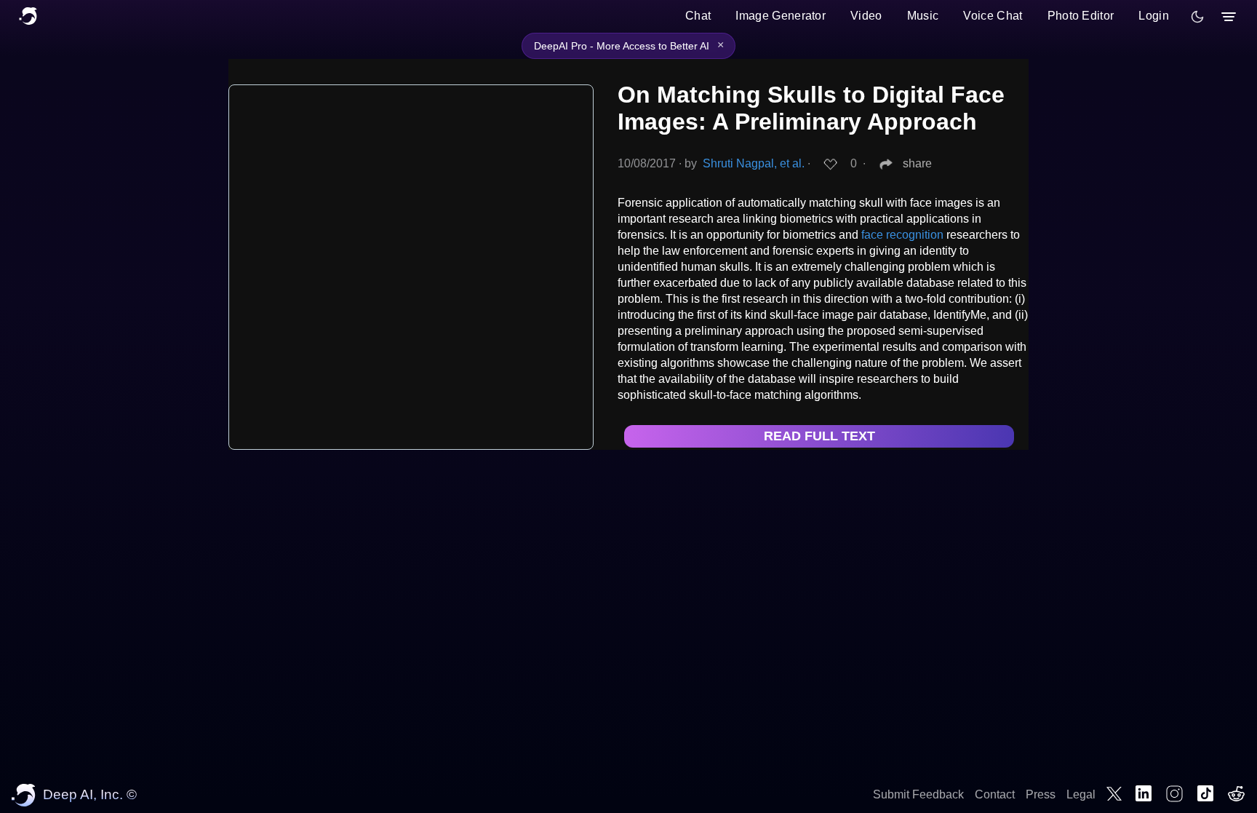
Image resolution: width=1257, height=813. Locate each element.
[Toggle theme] (1197, 16)
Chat (698, 15)
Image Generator (780, 15)
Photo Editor (1081, 15)
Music (923, 15)
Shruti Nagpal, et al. (754, 163)
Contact (995, 794)
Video (866, 15)
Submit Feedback (918, 794)
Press (1041, 794)
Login (1153, 15)
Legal (1081, 794)
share (917, 163)
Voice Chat (992, 15)
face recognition (902, 235)
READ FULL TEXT (819, 436)
